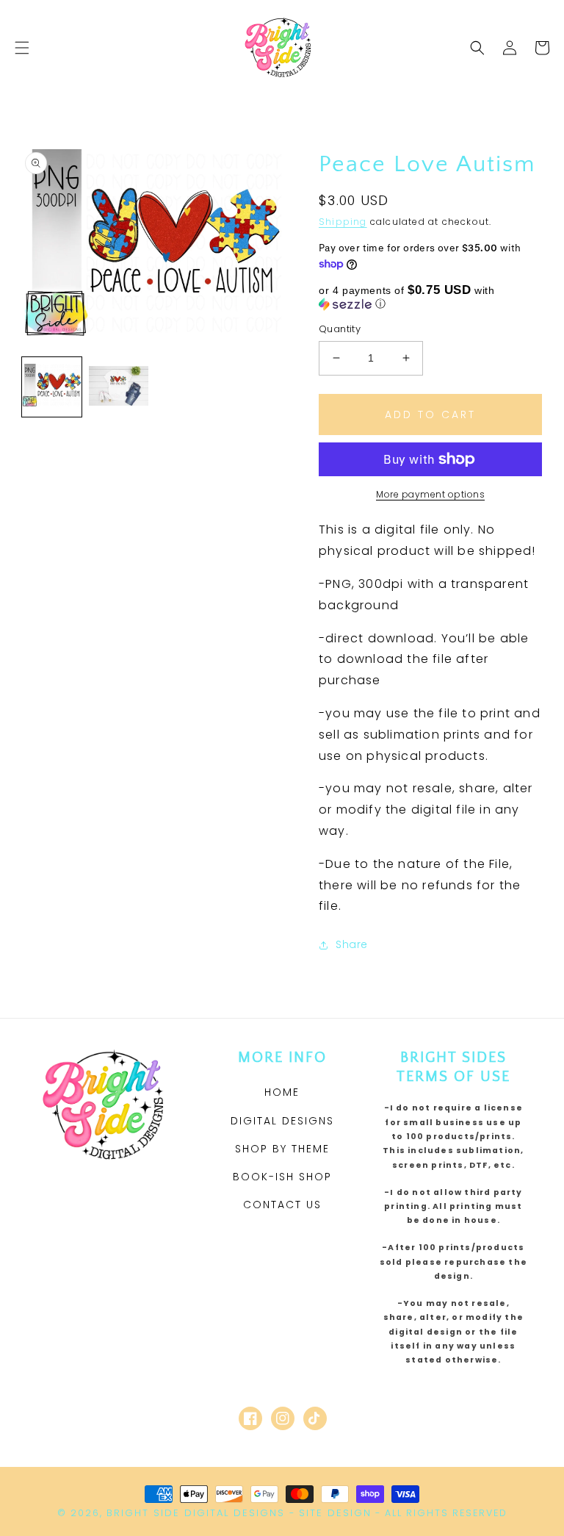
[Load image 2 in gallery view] (118, 387)
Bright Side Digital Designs (195, 1513)
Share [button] (352, 944)
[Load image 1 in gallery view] (52, 387)
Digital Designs (282, 1120)
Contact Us (282, 1204)
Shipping (343, 221)
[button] (22, 48)
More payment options (430, 494)
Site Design (335, 1513)
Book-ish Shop (282, 1176)
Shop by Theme (282, 1148)
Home (282, 1092)
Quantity (340, 329)
